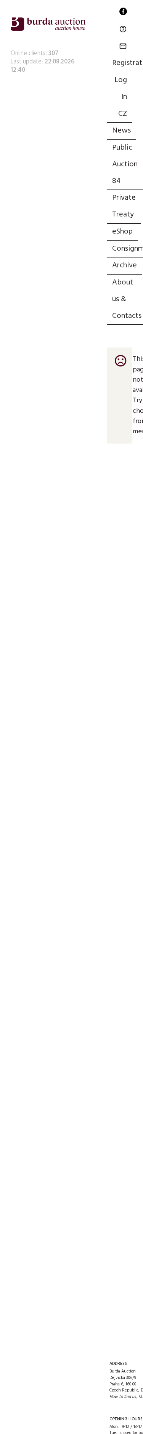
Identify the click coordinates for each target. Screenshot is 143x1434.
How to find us (122, 1396)
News (121, 131)
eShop (122, 232)
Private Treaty (124, 206)
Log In (120, 88)
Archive (124, 265)
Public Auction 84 (125, 164)
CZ (122, 114)
